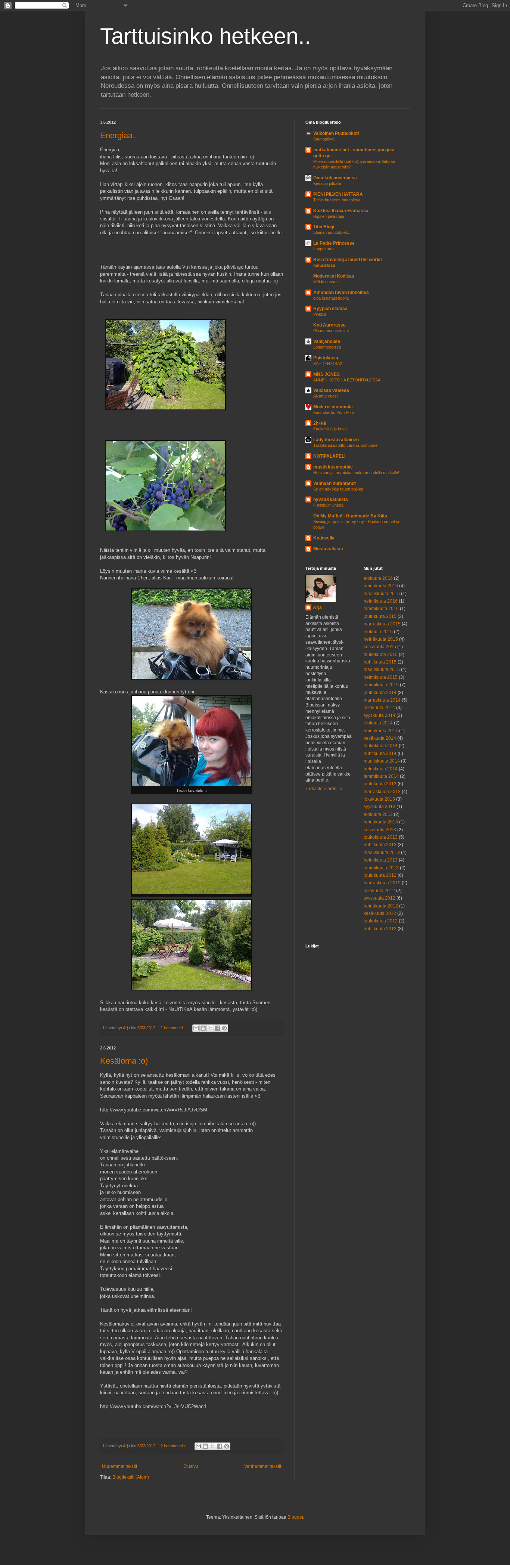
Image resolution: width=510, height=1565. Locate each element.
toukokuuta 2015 (381, 654)
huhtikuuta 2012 (380, 928)
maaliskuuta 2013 (382, 852)
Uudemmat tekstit (119, 1466)
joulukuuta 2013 (380, 783)
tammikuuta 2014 (381, 776)
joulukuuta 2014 (380, 692)
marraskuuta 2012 (382, 882)
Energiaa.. (118, 135)
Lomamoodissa (327, 347)
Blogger (295, 1517)
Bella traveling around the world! (347, 259)
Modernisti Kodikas (333, 276)
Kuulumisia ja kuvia (330, 429)
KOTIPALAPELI (329, 456)
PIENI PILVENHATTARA (338, 194)
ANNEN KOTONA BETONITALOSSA (346, 380)
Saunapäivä (324, 139)
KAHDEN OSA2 (327, 363)
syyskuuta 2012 (379, 898)
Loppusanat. (324, 249)
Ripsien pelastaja (328, 216)
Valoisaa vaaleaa (331, 390)
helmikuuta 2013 (381, 860)
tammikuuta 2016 (381, 608)
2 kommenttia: (174, 1446)
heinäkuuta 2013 (381, 822)
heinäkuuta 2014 (381, 730)
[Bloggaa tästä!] (203, 1028)
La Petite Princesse (334, 243)
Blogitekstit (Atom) (130, 1477)
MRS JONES (326, 374)
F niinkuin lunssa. (329, 505)
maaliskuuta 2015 (382, 669)
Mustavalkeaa (328, 548)
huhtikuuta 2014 (380, 753)
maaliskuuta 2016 (382, 593)
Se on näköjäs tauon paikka (338, 489)
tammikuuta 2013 (381, 867)
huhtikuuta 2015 (380, 662)
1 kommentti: (173, 1028)
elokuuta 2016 (378, 578)
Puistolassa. (326, 358)
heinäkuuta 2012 (381, 906)
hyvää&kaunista (330, 499)
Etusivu (190, 1466)
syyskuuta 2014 (379, 715)
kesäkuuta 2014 (380, 738)
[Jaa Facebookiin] (217, 1028)
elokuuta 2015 (378, 631)
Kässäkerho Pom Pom (333, 412)
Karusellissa (324, 265)
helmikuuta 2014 (381, 768)
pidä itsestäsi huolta (331, 298)
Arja (317, 607)
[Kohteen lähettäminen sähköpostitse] (196, 1028)
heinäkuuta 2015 (381, 639)
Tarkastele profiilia (323, 788)
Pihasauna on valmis (332, 330)
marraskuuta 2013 (382, 791)
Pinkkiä (319, 314)
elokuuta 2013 (378, 814)
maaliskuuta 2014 (382, 761)
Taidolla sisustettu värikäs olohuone (345, 445)
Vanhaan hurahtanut (334, 483)
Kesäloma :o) (124, 1061)
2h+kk (319, 423)
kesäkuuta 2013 (380, 829)
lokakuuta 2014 (379, 707)
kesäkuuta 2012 (380, 913)
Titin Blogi (323, 226)
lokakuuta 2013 (379, 799)
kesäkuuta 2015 (380, 646)
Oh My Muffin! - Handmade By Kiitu (350, 516)
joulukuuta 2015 (380, 616)
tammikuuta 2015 (381, 684)
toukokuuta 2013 (381, 837)
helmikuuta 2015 (381, 677)
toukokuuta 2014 (381, 745)
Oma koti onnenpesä (335, 177)
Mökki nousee (326, 281)
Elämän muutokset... (331, 232)
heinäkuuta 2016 (381, 585)
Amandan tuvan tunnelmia (341, 292)
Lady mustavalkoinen (336, 439)
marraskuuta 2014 (382, 700)
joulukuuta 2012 (380, 875)
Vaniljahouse (326, 341)
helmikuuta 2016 (381, 601)
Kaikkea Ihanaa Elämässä (340, 210)
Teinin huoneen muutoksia (336, 200)
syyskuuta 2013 (379, 806)
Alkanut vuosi (325, 396)
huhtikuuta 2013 (380, 844)
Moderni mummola (333, 406)
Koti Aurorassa (329, 325)
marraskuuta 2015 (382, 624)
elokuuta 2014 (378, 723)
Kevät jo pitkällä (327, 183)
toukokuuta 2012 (381, 921)
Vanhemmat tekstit (262, 1466)
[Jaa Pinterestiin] (224, 1028)
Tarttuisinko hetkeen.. (205, 36)
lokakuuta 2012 (379, 890)
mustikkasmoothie (333, 467)
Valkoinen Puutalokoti (336, 133)
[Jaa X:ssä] (210, 1028)
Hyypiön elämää (330, 308)
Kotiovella (324, 538)
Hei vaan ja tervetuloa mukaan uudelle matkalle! (356, 472)
